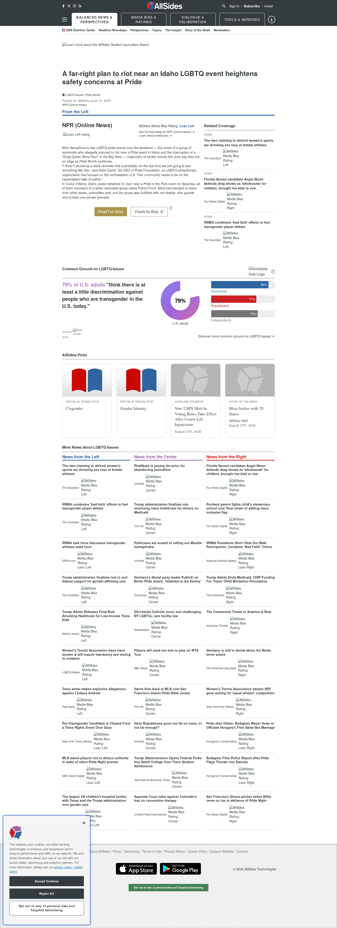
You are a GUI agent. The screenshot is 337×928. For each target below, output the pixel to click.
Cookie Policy (197, 851)
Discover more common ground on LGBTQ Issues (234, 336)
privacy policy (63, 867)
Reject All (46, 893)
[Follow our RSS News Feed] (80, 6)
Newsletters (222, 30)
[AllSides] (164, 6)
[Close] (84, 823)
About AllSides (99, 851)
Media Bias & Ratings (143, 19)
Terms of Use (152, 851)
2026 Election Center (80, 30)
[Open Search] (223, 6)
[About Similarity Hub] (273, 271)
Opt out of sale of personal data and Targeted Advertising (168, 887)
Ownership (131, 851)
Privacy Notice (174, 851)
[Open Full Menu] (64, 19)
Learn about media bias (153, 135)
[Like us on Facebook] (63, 6)
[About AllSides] (271, 19)
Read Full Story (110, 211)
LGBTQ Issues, (75, 95)
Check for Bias (146, 211)
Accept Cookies (47, 881)
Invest (268, 6)
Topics (157, 30)
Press (117, 851)
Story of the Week (197, 30)
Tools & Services (242, 19)
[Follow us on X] (69, 6)
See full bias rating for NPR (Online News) (165, 132)
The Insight (173, 30)
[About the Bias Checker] (170, 208)
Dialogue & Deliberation (192, 19)
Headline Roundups (113, 30)
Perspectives (139, 30)
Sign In (234, 6)
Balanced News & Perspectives (94, 19)
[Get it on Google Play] (180, 869)
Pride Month (92, 95)
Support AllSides (222, 851)
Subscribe (252, 6)
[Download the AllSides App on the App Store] (136, 869)
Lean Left (187, 126)
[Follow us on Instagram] (74, 6)
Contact (242, 851)
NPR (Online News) (74, 105)
